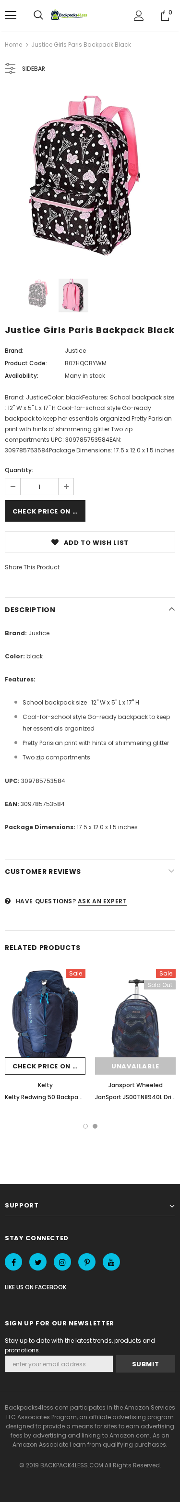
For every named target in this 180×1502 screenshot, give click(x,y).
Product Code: (26, 363)
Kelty (45, 1085)
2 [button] (95, 1126)
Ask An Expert (102, 901)
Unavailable (135, 1066)
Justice (75, 351)
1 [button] (85, 1126)
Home (13, 44)
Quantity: (19, 470)
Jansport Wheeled (135, 1085)
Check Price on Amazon (48, 511)
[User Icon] (139, 16)
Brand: (14, 351)
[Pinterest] (87, 1262)
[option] (90, 177)
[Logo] (70, 15)
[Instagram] (62, 1262)
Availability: (21, 376)
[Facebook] (13, 1262)
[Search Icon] (38, 15)
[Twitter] (38, 1262)
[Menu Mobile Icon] (10, 15)
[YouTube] (111, 1262)
